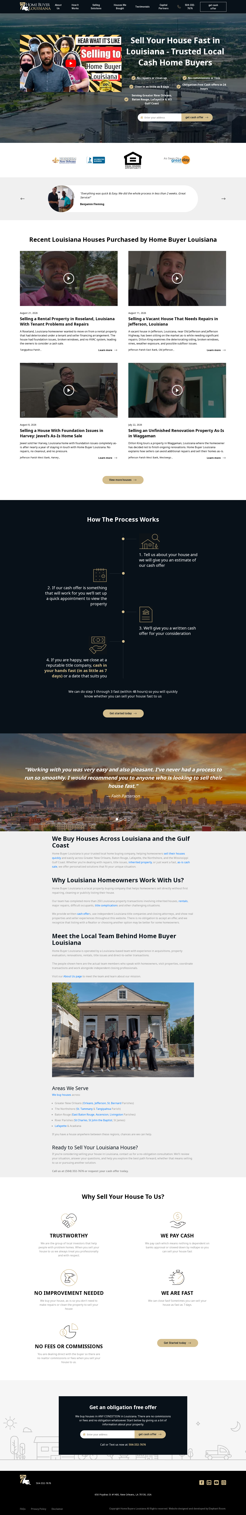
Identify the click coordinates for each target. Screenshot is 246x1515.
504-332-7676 (190, 7)
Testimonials (142, 6)
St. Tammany (85, 1109)
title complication (106, 905)
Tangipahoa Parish (30, 349)
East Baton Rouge (83, 1114)
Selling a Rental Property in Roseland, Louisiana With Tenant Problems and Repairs (67, 321)
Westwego (165, 457)
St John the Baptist (100, 1120)
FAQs (23, 1509)
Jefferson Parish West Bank (35, 457)
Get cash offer (213, 7)
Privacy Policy (38, 1509)
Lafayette (61, 1126)
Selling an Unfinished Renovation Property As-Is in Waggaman (176, 433)
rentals (183, 901)
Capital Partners (164, 7)
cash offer (83, 914)
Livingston (116, 1114)
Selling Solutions (96, 7)
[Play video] (68, 278)
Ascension (102, 1114)
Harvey (55, 457)
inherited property (140, 862)
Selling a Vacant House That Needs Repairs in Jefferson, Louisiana (173, 321)
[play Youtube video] (71, 63)
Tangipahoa (103, 1109)
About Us (58, 7)
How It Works (75, 7)
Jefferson (100, 1103)
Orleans (88, 1103)
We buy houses (61, 1095)
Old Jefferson (166, 349)
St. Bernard (114, 1103)
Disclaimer (57, 1509)
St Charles (80, 1120)
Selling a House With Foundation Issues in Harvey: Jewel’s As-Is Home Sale (61, 433)
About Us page (72, 976)
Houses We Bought (120, 7)
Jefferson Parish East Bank (142, 349)
